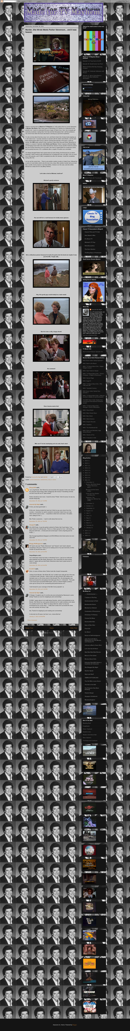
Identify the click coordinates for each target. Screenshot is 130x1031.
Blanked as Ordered (91, 608)
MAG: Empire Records (89, 421)
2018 (86, 463)
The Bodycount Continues (90, 740)
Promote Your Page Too (88, 90)
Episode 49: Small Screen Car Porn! (93, 64)
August (88, 510)
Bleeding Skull (87, 723)
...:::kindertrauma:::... (91, 594)
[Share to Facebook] (60, 477)
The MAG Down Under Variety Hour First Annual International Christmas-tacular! (93, 401)
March (88, 523)
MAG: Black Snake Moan (90, 413)
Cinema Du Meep (90, 618)
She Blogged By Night (91, 667)
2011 (86, 480)
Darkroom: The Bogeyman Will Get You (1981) (93, 499)
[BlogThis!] (56, 477)
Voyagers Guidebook (91, 696)
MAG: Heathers (87, 424)
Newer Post (29, 628)
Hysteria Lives (87, 732)
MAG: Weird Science (88, 419)
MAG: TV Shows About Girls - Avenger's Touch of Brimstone (91, 406)
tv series (53, 479)
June (87, 515)
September (89, 508)
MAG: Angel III (87, 381)
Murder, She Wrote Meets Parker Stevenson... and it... (93, 486)
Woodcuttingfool (90, 699)
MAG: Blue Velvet (88, 416)
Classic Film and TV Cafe (92, 232)
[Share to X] (58, 477)
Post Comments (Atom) (55, 633)
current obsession (35, 479)
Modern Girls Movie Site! (90, 734)
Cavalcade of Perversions (92, 611)
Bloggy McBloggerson (36, 543)
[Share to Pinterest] (61, 477)
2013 (86, 475)
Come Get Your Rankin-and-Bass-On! (92, 494)
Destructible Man (90, 621)
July (87, 513)
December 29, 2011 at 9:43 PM (38, 551)
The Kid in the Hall (90, 684)
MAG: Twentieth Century (90, 388)
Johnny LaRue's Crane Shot (93, 645)
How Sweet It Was (90, 235)
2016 (86, 468)
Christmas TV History (91, 614)
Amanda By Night (34, 504)
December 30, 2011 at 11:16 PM (38, 589)
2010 (86, 530)
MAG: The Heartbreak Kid (90, 427)
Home (52, 628)
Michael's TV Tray (90, 242)
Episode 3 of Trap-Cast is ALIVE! (92, 61)
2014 (86, 473)
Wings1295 (32, 487)
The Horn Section (90, 249)
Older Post (73, 628)
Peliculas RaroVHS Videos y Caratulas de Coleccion (93, 663)
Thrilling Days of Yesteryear (93, 252)
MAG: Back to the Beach (90, 363)
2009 (86, 533)
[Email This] (55, 477)
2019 (86, 460)
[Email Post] (51, 477)
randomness (44, 479)
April (87, 520)
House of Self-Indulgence (92, 635)
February (89, 525)
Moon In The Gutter (90, 655)
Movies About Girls (90, 659)
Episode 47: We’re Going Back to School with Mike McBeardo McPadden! (92, 77)
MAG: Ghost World (88, 410)
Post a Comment (32, 620)
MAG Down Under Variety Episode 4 (93, 360)
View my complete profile (90, 335)
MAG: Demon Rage (88, 378)
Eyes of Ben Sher (90, 625)
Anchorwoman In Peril (91, 601)
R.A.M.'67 (32, 569)
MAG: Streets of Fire (88, 435)
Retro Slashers (87, 737)
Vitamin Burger (89, 693)
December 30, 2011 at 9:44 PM (38, 565)
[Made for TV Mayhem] (83, 89)
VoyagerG (32, 525)
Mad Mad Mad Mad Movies (93, 652)
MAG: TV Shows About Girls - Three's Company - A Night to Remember (93, 374)
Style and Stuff (89, 674)
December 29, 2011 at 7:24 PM (38, 501)
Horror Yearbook (87, 729)
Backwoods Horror (90, 604)
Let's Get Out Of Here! (91, 648)
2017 (86, 465)
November (89, 503)
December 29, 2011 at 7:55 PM (38, 521)
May (87, 518)
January (88, 527)
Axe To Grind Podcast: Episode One (93, 351)
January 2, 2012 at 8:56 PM (37, 616)
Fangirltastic (86, 726)
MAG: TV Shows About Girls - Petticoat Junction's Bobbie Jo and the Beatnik (94, 396)
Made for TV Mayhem (87, 87)
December (89, 482)
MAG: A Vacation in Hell (89, 437)
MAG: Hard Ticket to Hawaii (90, 370)
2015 (86, 470)
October (88, 506)
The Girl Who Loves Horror (93, 681)
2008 (86, 535)
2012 (86, 477)
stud (49, 479)
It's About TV (88, 239)
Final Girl (87, 628)
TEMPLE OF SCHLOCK (91, 677)
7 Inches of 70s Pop (91, 597)
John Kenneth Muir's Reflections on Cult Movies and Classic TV (93, 640)
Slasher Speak (89, 670)
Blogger (74, 1025)
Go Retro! (88, 632)
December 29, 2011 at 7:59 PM (38, 540)
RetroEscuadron (90, 245)
